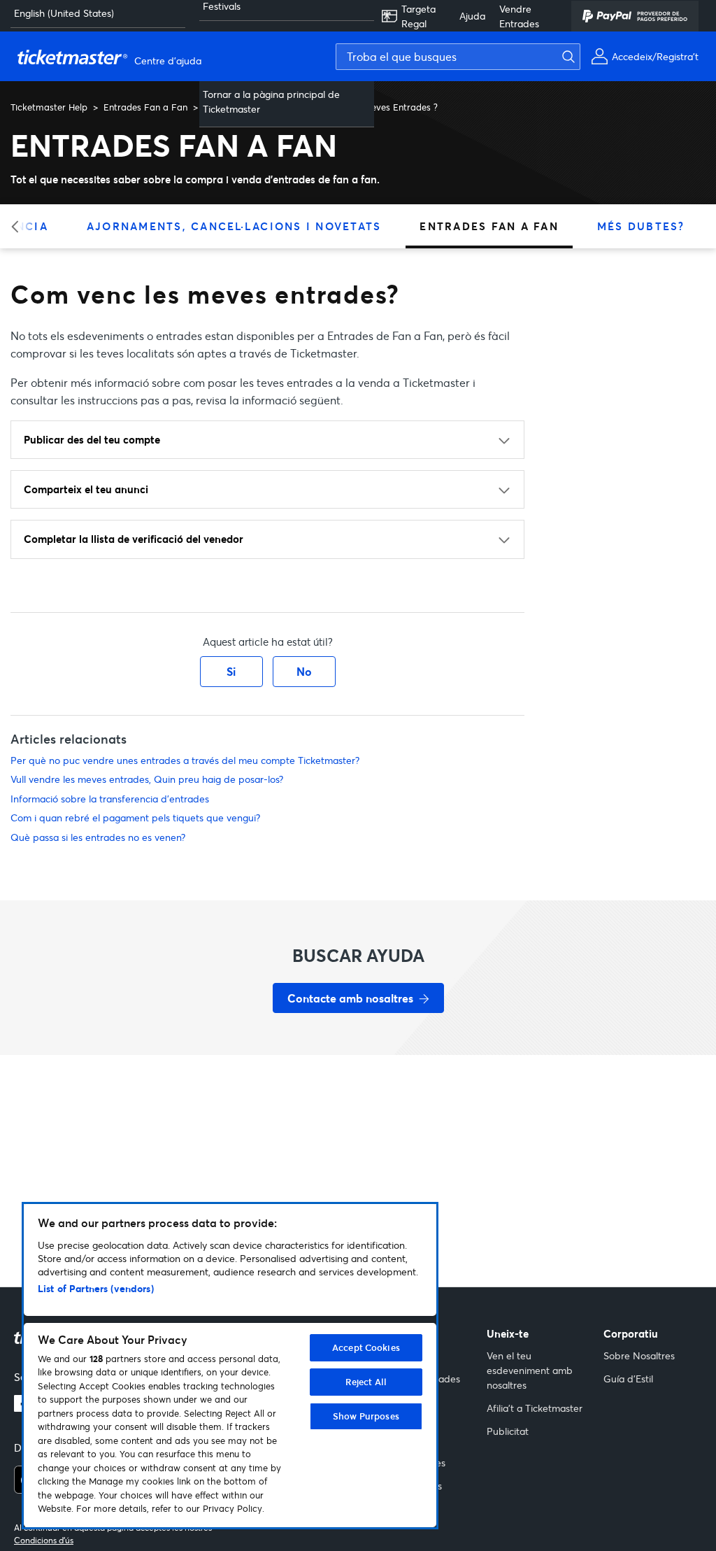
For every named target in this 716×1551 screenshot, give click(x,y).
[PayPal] (635, 16)
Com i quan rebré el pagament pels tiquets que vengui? (135, 817)
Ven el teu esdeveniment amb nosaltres (530, 1370)
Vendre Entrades (519, 16)
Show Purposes (366, 1416)
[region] (230, 1366)
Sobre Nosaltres (639, 1355)
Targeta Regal (418, 16)
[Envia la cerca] (577, 56)
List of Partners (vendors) (96, 1288)
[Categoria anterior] (19, 226)
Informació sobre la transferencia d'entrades (109, 798)
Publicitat (508, 1431)
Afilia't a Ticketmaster (534, 1408)
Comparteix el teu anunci (86, 489)
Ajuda (472, 15)
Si (231, 671)
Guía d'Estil (628, 1378)
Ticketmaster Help (48, 107)
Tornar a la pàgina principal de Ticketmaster (271, 101)
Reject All (366, 1381)
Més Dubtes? (641, 226)
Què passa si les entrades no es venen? (97, 837)
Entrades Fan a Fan (145, 107)
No (304, 671)
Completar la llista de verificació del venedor (133, 539)
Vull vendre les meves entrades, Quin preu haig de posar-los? (146, 779)
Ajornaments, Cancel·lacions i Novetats (234, 226)
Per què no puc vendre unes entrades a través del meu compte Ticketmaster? (184, 760)
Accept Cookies (366, 1347)
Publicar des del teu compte (92, 439)
